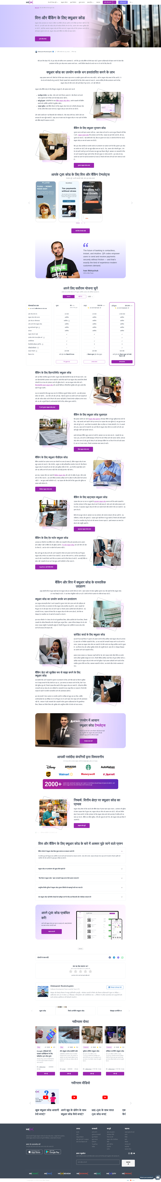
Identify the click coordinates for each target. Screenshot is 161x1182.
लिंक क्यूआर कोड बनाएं (83, 449)
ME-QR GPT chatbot (82, 1139)
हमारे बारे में (94, 1132)
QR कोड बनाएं (107, 2)
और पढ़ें (46, 1073)
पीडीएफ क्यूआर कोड (59, 475)
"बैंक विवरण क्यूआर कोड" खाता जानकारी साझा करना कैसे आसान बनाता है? (58, 878)
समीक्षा (93, 1146)
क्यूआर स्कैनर (64, 2)
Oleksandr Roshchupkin (45, 51)
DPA (108, 1149)
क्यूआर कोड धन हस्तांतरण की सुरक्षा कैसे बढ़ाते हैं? (51, 869)
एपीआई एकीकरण (32, 347)
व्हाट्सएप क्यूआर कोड (100, 501)
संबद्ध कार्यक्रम (79, 1137)
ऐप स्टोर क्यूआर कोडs (68, 545)
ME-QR (37, 7)
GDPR (109, 1146)
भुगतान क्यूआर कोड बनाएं (84, 165)
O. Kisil (63, 1069)
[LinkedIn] (53, 52)
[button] (131, 2)
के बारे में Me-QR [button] (52, 2)
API (77, 1134)
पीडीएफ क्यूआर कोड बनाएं (45, 489)
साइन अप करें (51, 931)
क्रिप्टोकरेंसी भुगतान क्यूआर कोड (44, 385)
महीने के (80, 296)
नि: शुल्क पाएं (67, 361)
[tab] (80, 855)
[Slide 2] (82, 223)
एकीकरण (94, 1141)
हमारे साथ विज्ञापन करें (81, 1141)
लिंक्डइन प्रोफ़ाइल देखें (115, 987)
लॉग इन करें (123, 2)
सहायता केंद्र (128, 1149)
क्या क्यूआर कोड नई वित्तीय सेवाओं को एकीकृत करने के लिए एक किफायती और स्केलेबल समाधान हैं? (64, 897)
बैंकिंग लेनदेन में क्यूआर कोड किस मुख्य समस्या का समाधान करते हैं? (56, 851)
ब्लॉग (126, 1139)
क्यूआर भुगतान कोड (83, 135)
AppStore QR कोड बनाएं (46, 567)
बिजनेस (80, 948)
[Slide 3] (84, 223)
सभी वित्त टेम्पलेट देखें (80, 231)
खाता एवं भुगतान (111, 1132)
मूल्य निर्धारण (73, 2)
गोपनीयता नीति (110, 1134)
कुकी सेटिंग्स (110, 1144)
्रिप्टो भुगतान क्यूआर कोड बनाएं (47, 407)
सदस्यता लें (128, 1163)
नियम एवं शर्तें (110, 1137)
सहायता (98, 2)
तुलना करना (82, 2)
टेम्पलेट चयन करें (88, 741)
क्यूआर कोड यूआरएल (94, 419)
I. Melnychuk (42, 1067)
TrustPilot (94, 1144)
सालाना (68, 296)
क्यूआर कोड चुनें (82, 825)
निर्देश (126, 1137)
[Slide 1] (78, 223)
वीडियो (126, 1141)
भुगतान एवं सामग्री (96, 1134)
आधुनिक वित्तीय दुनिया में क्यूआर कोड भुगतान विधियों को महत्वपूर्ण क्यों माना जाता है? (60, 887)
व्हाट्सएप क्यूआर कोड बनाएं (84, 529)
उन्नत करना (94, 361)
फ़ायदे (77, 1132)
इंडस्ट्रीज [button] (89, 2)
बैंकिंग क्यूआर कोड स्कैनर (63, 101)
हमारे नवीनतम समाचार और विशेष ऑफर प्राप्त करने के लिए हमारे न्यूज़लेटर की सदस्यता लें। (98, 1156)
